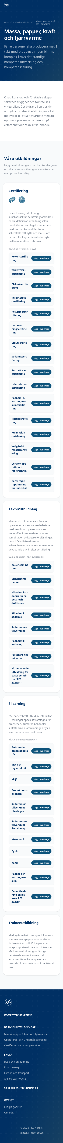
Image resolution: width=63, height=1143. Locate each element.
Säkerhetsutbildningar (21, 1088)
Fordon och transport (16, 1073)
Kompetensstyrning (18, 1015)
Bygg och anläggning (16, 1061)
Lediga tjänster (13, 1107)
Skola (8, 1054)
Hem (6, 22)
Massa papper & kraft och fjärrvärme (26, 1034)
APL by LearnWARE (15, 1078)
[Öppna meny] (57, 5)
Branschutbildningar (22, 22)
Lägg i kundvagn (41, 258)
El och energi (12, 1067)
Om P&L (8, 1112)
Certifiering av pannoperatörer (22, 1045)
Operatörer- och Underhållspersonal (25, 1039)
